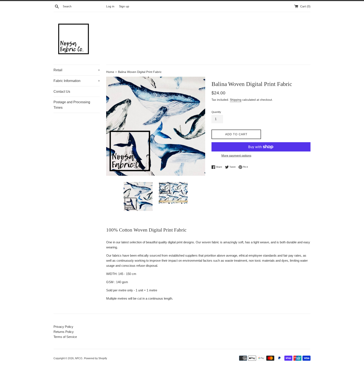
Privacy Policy (63, 326)
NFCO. (79, 358)
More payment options (236, 155)
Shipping (235, 99)
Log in (110, 6)
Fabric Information (77, 81)
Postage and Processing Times (72, 104)
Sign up (124, 6)
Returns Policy (64, 332)
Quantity (216, 112)
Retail (77, 70)
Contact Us (62, 91)
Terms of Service (65, 337)
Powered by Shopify (95, 358)
